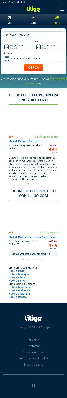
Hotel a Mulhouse (19, 290)
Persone (8, 53)
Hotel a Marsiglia (19, 274)
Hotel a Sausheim (19, 293)
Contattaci (33, 346)
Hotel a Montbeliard (21, 287)
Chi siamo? (33, 340)
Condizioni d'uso (33, 352)
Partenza (39, 41)
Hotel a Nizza (17, 277)
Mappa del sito (33, 364)
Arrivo (7, 41)
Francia (12, 2)
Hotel (4, 2)
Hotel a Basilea (18, 296)
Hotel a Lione (17, 280)
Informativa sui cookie (33, 358)
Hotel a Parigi (17, 270)
